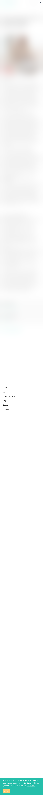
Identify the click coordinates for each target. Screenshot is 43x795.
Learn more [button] (31, 786)
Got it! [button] (6, 791)
